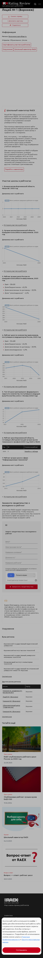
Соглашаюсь (21, 950)
